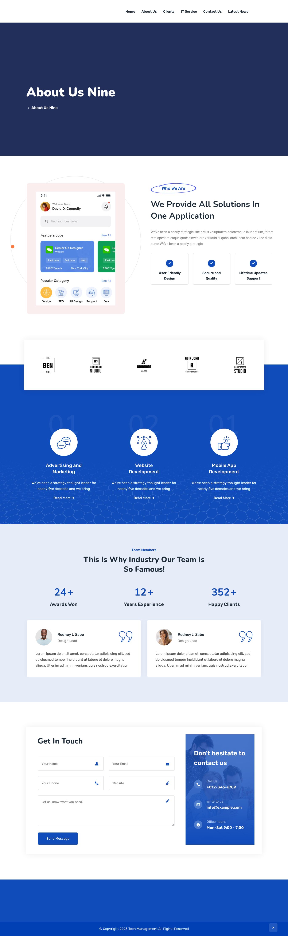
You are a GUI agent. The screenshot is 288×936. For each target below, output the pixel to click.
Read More (62, 498)
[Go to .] (27, 107)
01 (64, 432)
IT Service (189, 11)
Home (130, 11)
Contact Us (212, 11)
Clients (169, 11)
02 (144, 432)
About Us (149, 11)
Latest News (238, 11)
